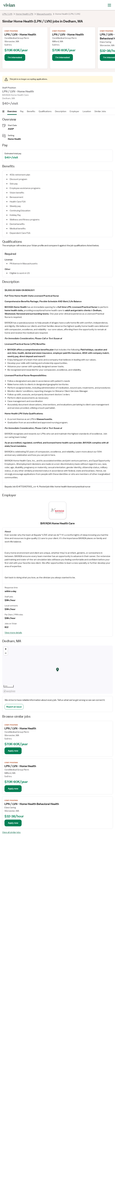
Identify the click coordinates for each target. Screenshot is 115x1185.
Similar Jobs (100, 111)
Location (87, 111)
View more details (13, 632)
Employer (74, 111)
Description (60, 111)
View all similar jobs (11, 832)
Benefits (31, 111)
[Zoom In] (6, 649)
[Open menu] (3, 111)
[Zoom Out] (6, 653)
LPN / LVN (7, 14)
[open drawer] (109, 5)
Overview (12, 111)
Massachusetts (44, 14)
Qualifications (45, 111)
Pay (22, 111)
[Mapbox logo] (9, 691)
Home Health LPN (24, 14)
